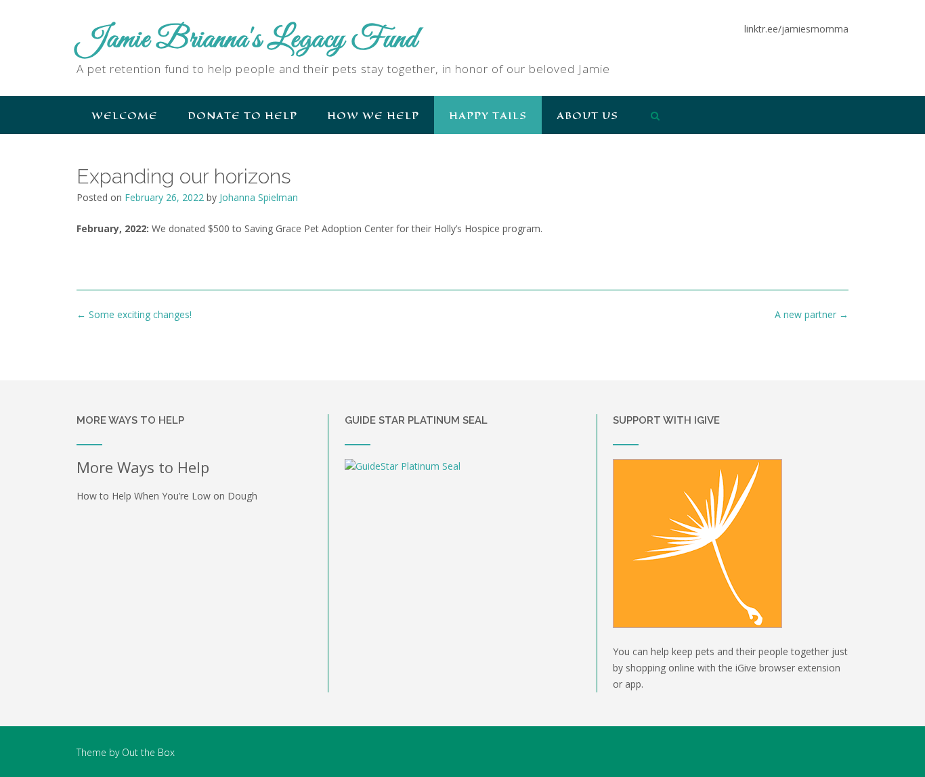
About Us (587, 115)
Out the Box (148, 752)
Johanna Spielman (258, 197)
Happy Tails (488, 115)
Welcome (124, 115)
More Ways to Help (143, 467)
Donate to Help (242, 115)
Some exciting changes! (134, 314)
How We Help (373, 115)
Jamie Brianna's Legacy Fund (247, 40)
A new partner (811, 314)
